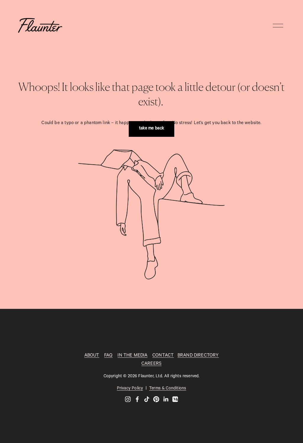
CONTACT (163, 355)
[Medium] (175, 399)
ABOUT (91, 355)
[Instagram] (128, 399)
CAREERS (151, 364)
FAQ (108, 355)
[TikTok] (147, 399)
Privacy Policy (130, 388)
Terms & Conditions (167, 388)
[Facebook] (137, 399)
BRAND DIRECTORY (198, 355)
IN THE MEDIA (132, 355)
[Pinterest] (156, 399)
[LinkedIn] (166, 399)
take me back (151, 128)
